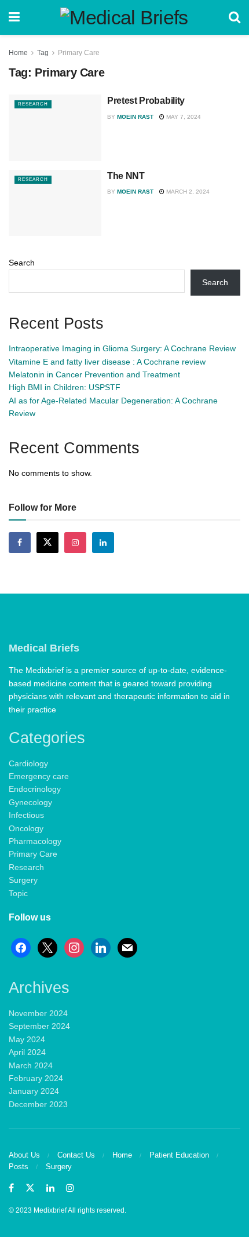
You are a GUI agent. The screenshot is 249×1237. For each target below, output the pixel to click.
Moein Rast (135, 117)
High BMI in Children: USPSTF (64, 387)
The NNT (126, 176)
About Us (24, 1155)
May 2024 (27, 1039)
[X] (47, 947)
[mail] (127, 947)
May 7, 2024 (182, 117)
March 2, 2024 (187, 191)
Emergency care (39, 776)
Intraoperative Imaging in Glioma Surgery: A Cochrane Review (122, 348)
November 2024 (38, 1013)
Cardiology (28, 763)
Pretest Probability (146, 100)
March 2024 (31, 1065)
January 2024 (34, 1091)
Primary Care (79, 53)
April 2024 (27, 1052)
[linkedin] (101, 947)
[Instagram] (74, 947)
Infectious (26, 815)
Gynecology (30, 802)
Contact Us (76, 1155)
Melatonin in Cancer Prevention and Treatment (94, 374)
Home (18, 53)
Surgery (23, 880)
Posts (18, 1166)
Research (33, 104)
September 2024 (39, 1026)
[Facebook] (21, 947)
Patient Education (179, 1155)
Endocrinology (35, 789)
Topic (18, 893)
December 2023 (38, 1104)
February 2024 (36, 1078)
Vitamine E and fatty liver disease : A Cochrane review (107, 361)
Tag (43, 53)
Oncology (26, 828)
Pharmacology (35, 841)
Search (22, 262)
